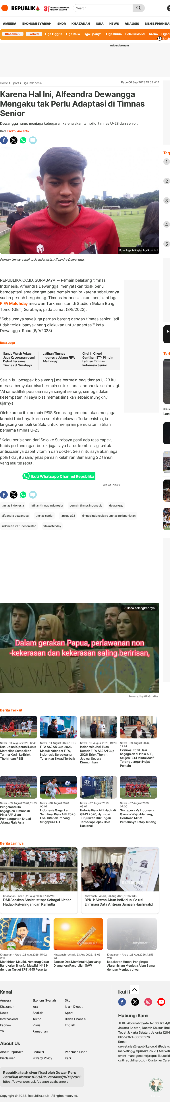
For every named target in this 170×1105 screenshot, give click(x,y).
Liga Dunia (114, 34)
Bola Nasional (135, 34)
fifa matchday (52, 526)
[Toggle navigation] (4, 7)
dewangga (116, 505)
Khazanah (7, 1006)
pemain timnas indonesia (86, 505)
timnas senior (44, 515)
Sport (15, 83)
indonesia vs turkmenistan (19, 526)
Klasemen (12, 34)
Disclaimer (7, 1058)
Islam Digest (73, 1006)
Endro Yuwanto (18, 131)
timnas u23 (67, 515)
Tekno (37, 1019)
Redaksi (38, 1052)
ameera (9, 23)
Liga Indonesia (32, 83)
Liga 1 (165, 34)
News (4, 1013)
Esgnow (6, 1025)
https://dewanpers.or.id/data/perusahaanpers (35, 1081)
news (114, 23)
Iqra (35, 1006)
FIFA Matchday (14, 303)
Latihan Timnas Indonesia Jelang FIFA (59, 357)
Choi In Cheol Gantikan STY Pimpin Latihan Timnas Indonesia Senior (97, 359)
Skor (68, 1000)
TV (2, 1031)
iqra (99, 23)
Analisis (38, 1013)
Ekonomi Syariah (37, 23)
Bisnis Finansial (75, 1019)
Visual (37, 1025)
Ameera (5, 1000)
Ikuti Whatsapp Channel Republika (62, 476)
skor (61, 23)
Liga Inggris (53, 34)
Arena (153, 34)
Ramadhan (40, 1031)
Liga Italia (73, 34)
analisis (132, 23)
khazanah (80, 23)
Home (4, 83)
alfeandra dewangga (15, 515)
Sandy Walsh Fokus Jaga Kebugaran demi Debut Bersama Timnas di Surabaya (19, 359)
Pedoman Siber (75, 1052)
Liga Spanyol (93, 34)
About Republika (11, 1052)
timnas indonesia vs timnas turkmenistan (109, 515)
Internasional (9, 1019)
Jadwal (34, 34)
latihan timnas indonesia (46, 505)
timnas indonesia (13, 505)
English (70, 1025)
